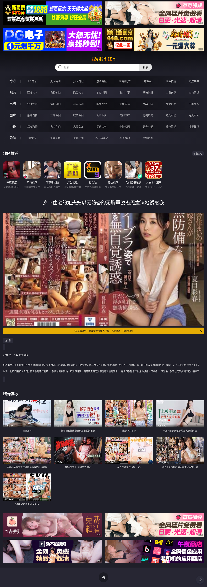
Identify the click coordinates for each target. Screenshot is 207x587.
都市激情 (32, 126)
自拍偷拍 (55, 92)
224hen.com (103, 59)
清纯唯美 (148, 115)
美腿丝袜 (125, 115)
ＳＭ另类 (194, 92)
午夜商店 (55, 138)
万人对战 (78, 81)
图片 (13, 115)
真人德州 (55, 81)
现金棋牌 (171, 81)
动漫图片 (101, 115)
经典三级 (148, 104)
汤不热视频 (101, 138)
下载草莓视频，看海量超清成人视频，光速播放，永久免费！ (103, 330)
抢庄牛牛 (194, 81)
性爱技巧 (194, 126)
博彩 (13, 81)
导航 (13, 138)
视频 (13, 92)
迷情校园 (125, 126)
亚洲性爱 (32, 104)
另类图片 (194, 115)
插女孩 (32, 138)
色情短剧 (148, 138)
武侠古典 (101, 126)
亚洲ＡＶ (32, 92)
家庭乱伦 (55, 126)
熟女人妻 (125, 92)
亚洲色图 (55, 115)
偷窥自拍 (32, 115)
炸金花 (148, 81)
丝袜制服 (148, 92)
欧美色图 (78, 115)
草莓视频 (78, 138)
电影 (13, 104)
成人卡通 (78, 104)
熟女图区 (171, 115)
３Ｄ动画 (101, 92)
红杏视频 (125, 138)
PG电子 (32, 81)
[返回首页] (200, 580)
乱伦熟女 (171, 104)
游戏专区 (101, 81)
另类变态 (194, 104)
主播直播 (171, 92)
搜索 (145, 67)
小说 (13, 126)
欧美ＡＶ (78, 92)
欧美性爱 (101, 104)
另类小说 (148, 126)
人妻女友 (78, 126)
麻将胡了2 (125, 81)
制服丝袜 (125, 104)
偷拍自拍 (55, 104)
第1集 (8, 340)
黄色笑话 (171, 126)
